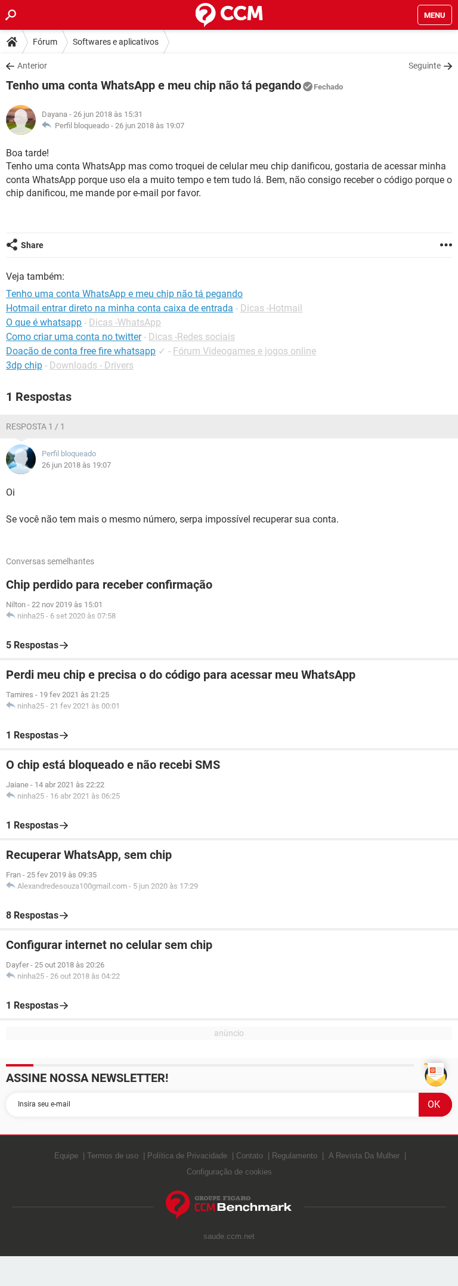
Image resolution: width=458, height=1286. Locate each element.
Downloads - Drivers (91, 365)
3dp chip (24, 365)
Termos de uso (112, 1155)
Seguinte (425, 65)
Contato (249, 1155)
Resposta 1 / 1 (35, 426)
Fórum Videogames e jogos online (244, 351)
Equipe (66, 1155)
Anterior (32, 65)
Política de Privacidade (187, 1155)
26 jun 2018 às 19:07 (149, 125)
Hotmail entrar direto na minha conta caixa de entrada (119, 308)
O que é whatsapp (44, 322)
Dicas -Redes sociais (191, 336)
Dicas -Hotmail (271, 308)
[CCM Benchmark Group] (229, 1205)
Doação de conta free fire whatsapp (81, 351)
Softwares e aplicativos (116, 42)
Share (32, 245)
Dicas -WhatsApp (125, 322)
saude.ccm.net (229, 1236)
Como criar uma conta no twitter (73, 336)
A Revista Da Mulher (364, 1155)
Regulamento (294, 1155)
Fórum (45, 42)
